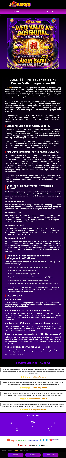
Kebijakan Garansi (54, 426)
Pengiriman (33, 426)
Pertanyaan (17, 433)
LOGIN (16, 11)
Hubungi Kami (49, 433)
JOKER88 (16, 451)
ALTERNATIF (50, 455)
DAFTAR (50, 11)
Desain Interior (12, 426)
